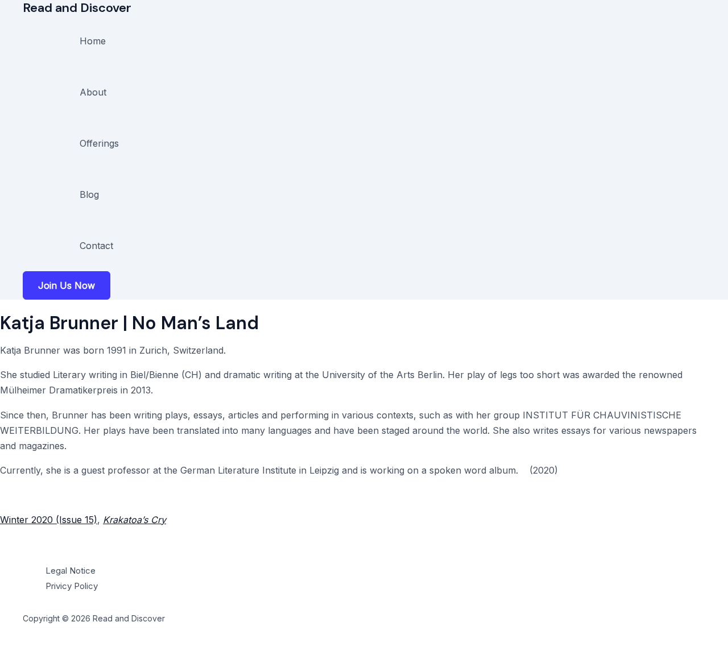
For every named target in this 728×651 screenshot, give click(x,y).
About (93, 92)
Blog (89, 194)
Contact (96, 245)
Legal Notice (71, 570)
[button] (66, 285)
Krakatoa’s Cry (134, 519)
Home (93, 41)
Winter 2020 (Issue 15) (48, 519)
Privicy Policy (72, 585)
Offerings (99, 143)
